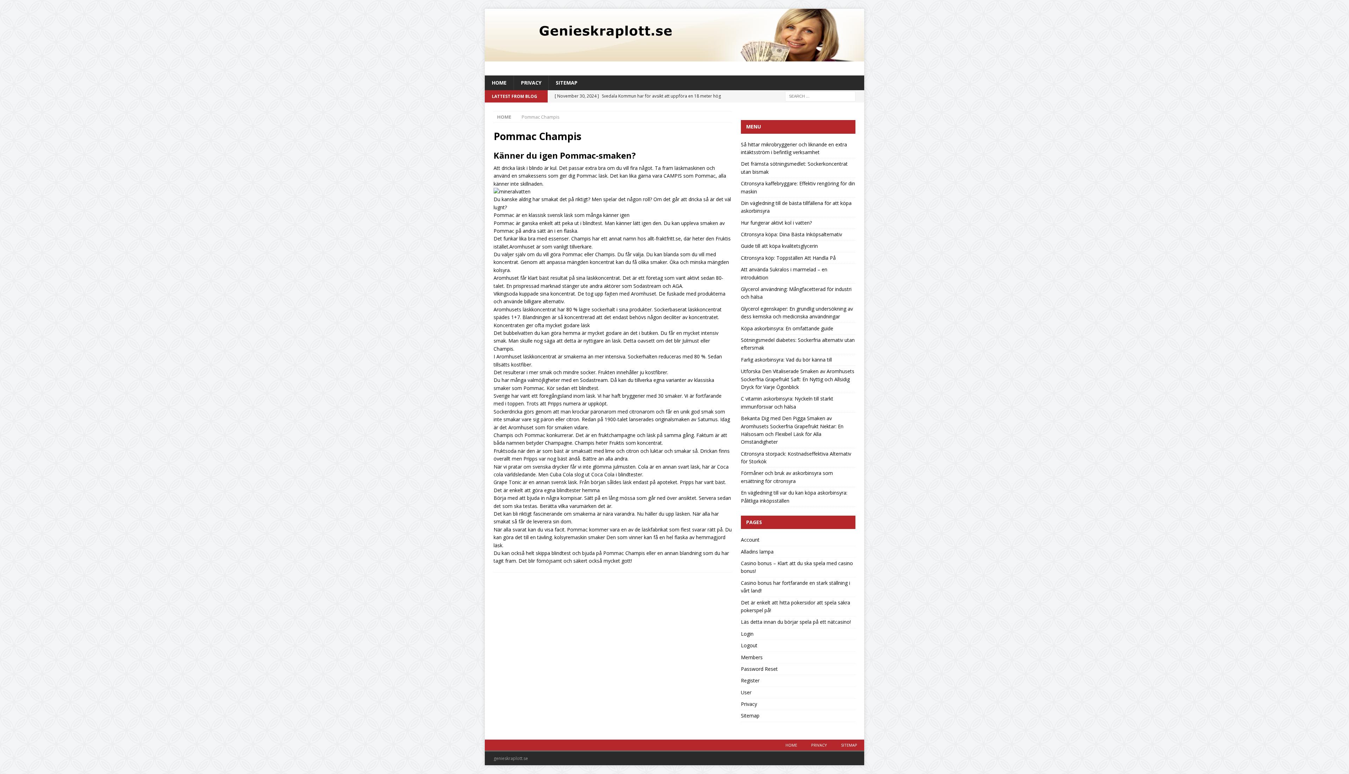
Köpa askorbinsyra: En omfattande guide (787, 328)
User (746, 692)
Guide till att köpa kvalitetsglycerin (779, 246)
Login (747, 633)
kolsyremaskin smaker (579, 537)
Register (750, 680)
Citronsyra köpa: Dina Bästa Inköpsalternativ (791, 234)
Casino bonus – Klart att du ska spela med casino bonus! (797, 567)
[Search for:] (820, 96)
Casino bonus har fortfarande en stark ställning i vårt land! (795, 587)
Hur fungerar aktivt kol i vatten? (776, 222)
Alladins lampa (757, 551)
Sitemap (567, 82)
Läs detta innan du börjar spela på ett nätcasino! (796, 621)
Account (750, 539)
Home (499, 82)
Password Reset (759, 669)
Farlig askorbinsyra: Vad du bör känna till (786, 359)
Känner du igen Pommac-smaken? (565, 155)
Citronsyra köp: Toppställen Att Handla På (788, 257)
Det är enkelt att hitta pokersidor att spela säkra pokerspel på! (795, 606)
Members (752, 657)
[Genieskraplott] (674, 57)
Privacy (531, 82)
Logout (749, 645)
